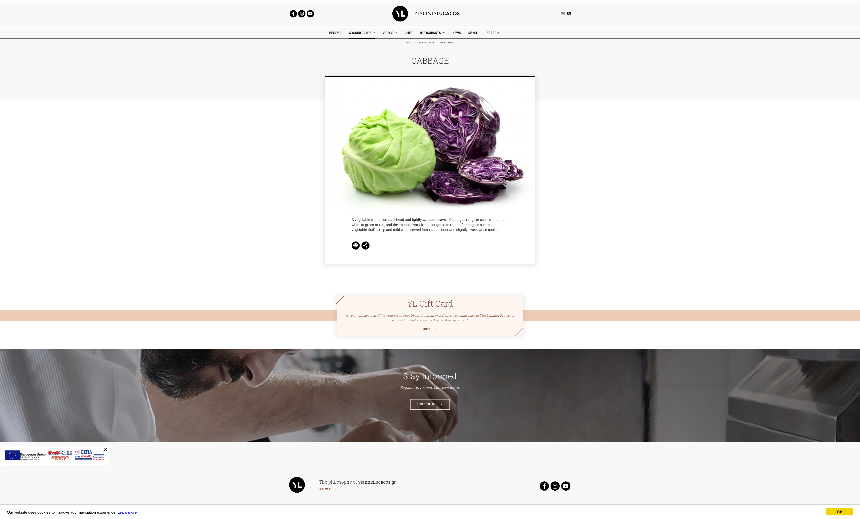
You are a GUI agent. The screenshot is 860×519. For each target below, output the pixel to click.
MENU (472, 33)
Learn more (127, 512)
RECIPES (335, 33)
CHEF (408, 33)
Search (523, 33)
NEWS (456, 33)
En (569, 13)
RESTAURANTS (430, 33)
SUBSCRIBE (426, 404)
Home (409, 43)
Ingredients (447, 43)
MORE (426, 329)
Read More (325, 489)
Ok (839, 512)
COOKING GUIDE (360, 33)
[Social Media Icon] (293, 13)
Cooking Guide (426, 43)
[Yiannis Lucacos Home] (430, 13)
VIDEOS (388, 33)
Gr (563, 13)
